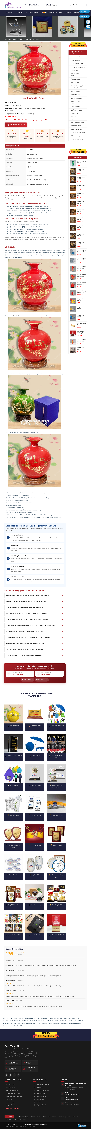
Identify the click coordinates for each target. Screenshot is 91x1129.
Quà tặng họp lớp (39, 1099)
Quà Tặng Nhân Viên (58, 725)
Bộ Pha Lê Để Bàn (58, 815)
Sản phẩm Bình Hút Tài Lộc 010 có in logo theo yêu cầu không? (27, 595)
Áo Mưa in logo (14, 785)
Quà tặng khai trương (40, 1096)
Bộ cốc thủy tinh (36, 815)
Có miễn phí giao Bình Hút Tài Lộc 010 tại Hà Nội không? (25, 607)
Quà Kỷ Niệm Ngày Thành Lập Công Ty (78, 86)
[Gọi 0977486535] (77, 44)
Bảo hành (75, 1116)
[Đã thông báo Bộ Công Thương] (82, 1125)
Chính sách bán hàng (22, 1116)
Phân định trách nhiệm (20, 1119)
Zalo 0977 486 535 (28, 679)
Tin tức (68, 13)
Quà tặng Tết (37, 1102)
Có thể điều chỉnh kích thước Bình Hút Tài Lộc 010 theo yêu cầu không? (30, 625)
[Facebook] (6, 1075)
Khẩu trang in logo (36, 905)
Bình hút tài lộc (17, 315)
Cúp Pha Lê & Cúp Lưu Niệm (77, 74)
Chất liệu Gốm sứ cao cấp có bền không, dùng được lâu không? (27, 619)
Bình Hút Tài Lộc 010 (32, 39)
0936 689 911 (76, 1094)
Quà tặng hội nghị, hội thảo (41, 1090)
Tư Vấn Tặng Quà (32, 13)
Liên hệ (76, 13)
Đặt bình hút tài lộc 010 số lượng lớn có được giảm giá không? (27, 613)
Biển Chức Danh (36, 725)
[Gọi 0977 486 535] (14, 1075)
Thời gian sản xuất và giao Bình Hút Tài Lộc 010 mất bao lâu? (26, 601)
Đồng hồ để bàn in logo (14, 905)
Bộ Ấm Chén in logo (14, 875)
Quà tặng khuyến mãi (40, 1105)
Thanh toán (61, 1116)
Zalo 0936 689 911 (43, 679)
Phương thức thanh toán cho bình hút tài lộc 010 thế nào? (25, 643)
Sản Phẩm (20, 13)
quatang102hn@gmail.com (71, 1099)
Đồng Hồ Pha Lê (36, 785)
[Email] (18, 1075)
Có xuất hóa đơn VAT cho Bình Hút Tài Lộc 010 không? (24, 655)
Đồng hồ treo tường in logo (77, 117)
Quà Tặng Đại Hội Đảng (14, 934)
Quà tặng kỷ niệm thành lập (41, 1084)
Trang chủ (9, 13)
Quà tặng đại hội (38, 1087)
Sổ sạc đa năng (36, 934)
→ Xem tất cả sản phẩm (12, 1108)
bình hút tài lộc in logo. (39, 493)
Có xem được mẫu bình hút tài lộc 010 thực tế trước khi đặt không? (28, 637)
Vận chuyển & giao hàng (49, 1116)
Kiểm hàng (8, 1119)
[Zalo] (10, 1075)
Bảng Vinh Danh (57, 845)
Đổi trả (69, 1116)
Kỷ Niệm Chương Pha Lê (15, 755)
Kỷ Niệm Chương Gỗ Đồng (77, 102)
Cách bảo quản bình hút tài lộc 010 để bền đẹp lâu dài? (24, 649)
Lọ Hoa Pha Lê (14, 815)
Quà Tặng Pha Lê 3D (58, 934)
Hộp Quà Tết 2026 (36, 845)
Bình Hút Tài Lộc (18, 39)
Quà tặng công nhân (39, 1093)
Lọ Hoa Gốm (36, 875)
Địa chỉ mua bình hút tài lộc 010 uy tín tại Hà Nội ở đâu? (24, 631)
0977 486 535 (68, 1094)
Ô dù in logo (36, 755)
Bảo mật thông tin (35, 1116)
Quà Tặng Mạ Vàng (57, 905)
